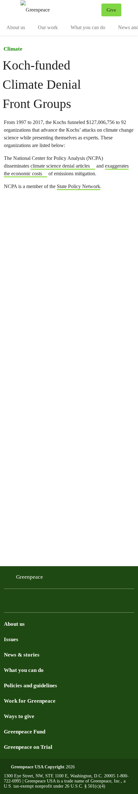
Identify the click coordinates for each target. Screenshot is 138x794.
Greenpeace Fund (24, 732)
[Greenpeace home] (60, 10)
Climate (13, 49)
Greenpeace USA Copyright (38, 767)
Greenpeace (29, 577)
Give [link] (111, 9)
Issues (11, 639)
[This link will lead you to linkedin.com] (40, 606)
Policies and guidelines (30, 685)
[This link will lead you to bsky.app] (24, 606)
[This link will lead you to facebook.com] (55, 606)
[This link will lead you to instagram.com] (9, 606)
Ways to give (19, 716)
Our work (48, 27)
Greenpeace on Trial (28, 747)
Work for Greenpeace (30, 701)
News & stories (21, 655)
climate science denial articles (60, 166)
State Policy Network (78, 186)
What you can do (88, 27)
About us (15, 27)
